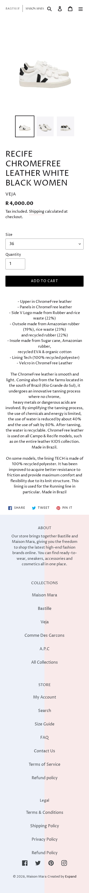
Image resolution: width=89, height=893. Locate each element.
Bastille (44, 608)
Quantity (13, 254)
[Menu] (80, 8)
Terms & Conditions (44, 812)
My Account (44, 697)
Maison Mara (44, 595)
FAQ (44, 737)
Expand (70, 877)
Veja (45, 622)
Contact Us (44, 751)
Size (8, 234)
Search (44, 710)
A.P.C (44, 649)
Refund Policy (45, 853)
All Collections (44, 662)
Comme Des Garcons (44, 635)
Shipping (36, 211)
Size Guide (44, 724)
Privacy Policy (45, 839)
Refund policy (45, 778)
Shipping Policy (44, 826)
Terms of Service (44, 764)
